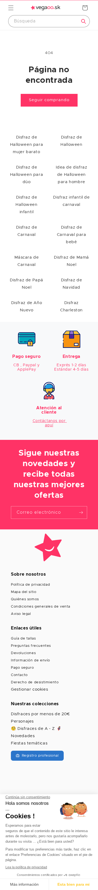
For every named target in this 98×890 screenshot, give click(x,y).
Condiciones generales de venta (40, 606)
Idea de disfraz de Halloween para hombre (71, 174)
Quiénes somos (25, 599)
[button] (11, 8)
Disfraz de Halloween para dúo (26, 174)
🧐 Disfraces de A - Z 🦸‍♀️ (36, 729)
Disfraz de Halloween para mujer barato (26, 144)
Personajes (22, 721)
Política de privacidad (30, 584)
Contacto (19, 675)
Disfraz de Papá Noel (26, 283)
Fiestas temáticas (29, 743)
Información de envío (30, 660)
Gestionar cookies (29, 689)
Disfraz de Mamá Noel (71, 261)
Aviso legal (21, 614)
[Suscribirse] (81, 512)
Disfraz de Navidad (71, 283)
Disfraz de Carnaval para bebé (71, 234)
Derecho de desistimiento (35, 682)
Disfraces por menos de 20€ (40, 714)
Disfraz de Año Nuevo (26, 306)
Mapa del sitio (23, 592)
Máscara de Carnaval (26, 261)
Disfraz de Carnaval (26, 231)
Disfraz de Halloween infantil (26, 204)
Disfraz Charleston (71, 306)
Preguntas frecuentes (31, 646)
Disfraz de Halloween (71, 141)
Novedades (23, 736)
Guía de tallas (23, 638)
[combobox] (49, 21)
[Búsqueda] (84, 21)
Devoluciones (23, 653)
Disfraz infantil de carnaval (71, 201)
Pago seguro (22, 668)
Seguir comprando (49, 100)
